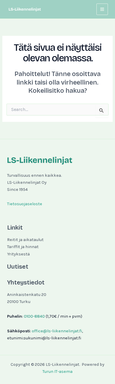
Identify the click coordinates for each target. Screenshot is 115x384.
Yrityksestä (18, 254)
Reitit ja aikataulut (25, 239)
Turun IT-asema (57, 371)
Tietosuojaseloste (24, 203)
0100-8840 (34, 316)
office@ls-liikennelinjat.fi (57, 331)
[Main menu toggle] (102, 9)
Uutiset (17, 266)
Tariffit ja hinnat (23, 246)
